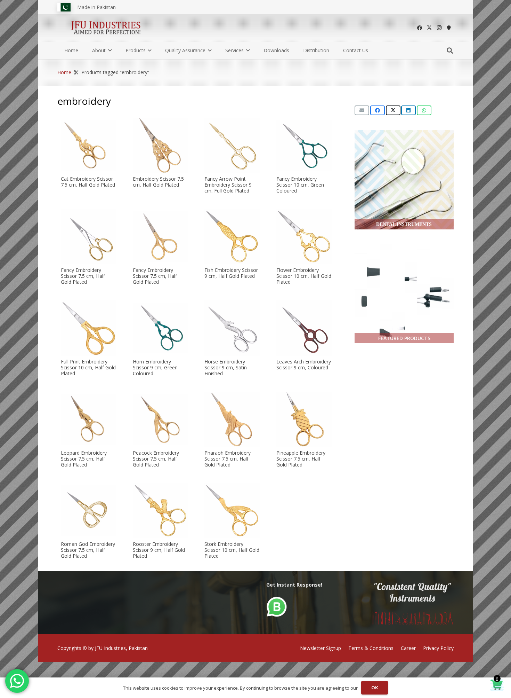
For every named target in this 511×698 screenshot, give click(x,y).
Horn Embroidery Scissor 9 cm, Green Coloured (155, 367)
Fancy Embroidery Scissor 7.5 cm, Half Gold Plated (83, 276)
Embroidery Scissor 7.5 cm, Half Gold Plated (158, 181)
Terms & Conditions (371, 648)
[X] (429, 28)
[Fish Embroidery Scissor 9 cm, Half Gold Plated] (232, 236)
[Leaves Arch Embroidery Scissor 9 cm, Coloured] (304, 328)
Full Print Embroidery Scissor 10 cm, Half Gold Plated (88, 367)
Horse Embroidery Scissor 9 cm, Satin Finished (225, 367)
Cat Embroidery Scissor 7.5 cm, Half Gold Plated (88, 181)
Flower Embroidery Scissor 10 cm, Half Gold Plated (303, 276)
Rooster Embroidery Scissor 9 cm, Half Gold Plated (159, 550)
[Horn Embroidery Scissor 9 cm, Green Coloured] (160, 328)
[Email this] (362, 110)
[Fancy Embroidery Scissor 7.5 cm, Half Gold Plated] (88, 236)
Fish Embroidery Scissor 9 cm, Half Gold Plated (231, 273)
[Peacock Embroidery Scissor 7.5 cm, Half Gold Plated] (160, 419)
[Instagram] (439, 28)
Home (64, 72)
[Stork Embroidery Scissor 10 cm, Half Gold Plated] (232, 510)
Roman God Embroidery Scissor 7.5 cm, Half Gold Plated (88, 550)
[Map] (449, 28)
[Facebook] (419, 28)
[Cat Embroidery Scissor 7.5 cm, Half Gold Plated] (88, 145)
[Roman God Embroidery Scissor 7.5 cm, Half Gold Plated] (88, 510)
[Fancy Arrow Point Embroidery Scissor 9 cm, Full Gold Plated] (232, 145)
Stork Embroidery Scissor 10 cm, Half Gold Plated (231, 550)
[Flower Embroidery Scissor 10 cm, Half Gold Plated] (304, 236)
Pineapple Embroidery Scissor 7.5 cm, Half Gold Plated (300, 458)
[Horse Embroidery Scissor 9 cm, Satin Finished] (232, 328)
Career (408, 648)
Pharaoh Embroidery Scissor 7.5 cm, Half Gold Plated (227, 458)
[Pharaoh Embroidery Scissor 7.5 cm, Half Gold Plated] (232, 419)
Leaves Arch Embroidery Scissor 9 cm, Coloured (303, 364)
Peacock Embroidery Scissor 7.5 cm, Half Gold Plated (156, 458)
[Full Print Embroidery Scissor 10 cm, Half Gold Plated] (88, 328)
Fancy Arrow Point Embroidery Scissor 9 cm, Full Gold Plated (228, 184)
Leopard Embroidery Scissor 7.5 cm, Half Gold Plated (84, 458)
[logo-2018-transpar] (106, 28)
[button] (109, 50)
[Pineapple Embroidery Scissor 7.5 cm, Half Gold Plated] (304, 419)
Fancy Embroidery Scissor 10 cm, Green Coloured (300, 184)
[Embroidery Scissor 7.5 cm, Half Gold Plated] (160, 145)
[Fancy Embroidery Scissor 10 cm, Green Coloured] (304, 145)
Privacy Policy (438, 648)
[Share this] (377, 110)
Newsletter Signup (320, 648)
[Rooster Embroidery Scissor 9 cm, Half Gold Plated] (160, 510)
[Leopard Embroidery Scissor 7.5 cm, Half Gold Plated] (88, 419)
